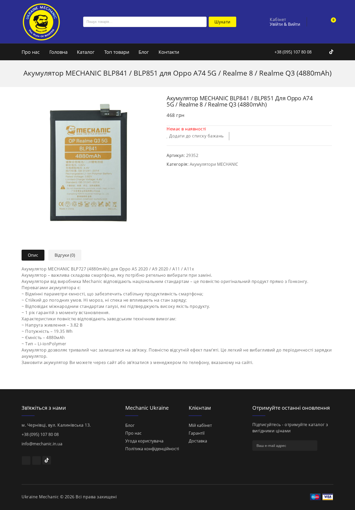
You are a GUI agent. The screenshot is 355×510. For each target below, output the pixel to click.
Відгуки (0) (65, 255)
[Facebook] (318, 52)
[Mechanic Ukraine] (41, 21)
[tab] (35, 255)
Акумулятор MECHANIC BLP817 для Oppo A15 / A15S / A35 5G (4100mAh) (328, 98)
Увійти (276, 24)
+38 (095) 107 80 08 (292, 52)
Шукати (222, 22)
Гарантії (197, 433)
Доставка (198, 441)
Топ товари (116, 52)
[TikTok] (46, 460)
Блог (144, 52)
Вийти (294, 24)
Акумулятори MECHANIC (214, 164)
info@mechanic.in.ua (42, 444)
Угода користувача (144, 441)
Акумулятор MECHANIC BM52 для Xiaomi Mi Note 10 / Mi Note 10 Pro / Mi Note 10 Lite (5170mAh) (322, 98)
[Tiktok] (331, 52)
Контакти (169, 52)
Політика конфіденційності (152, 449)
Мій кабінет (200, 425)
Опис (33, 255)
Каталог (86, 52)
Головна (58, 52)
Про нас (31, 52)
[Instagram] (325, 52)
